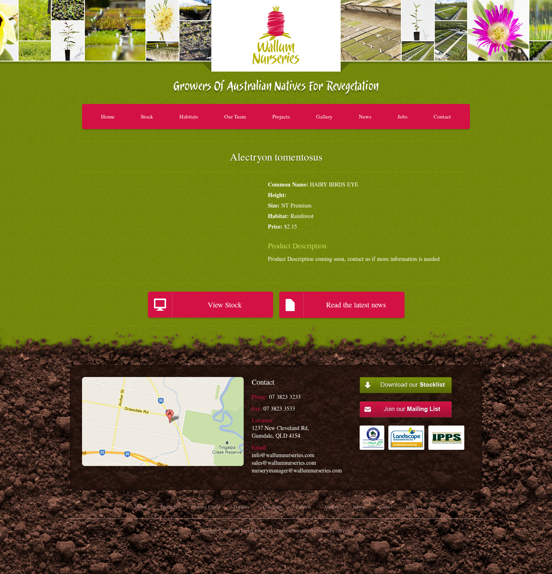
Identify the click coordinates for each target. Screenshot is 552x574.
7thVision (345, 530)
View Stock (225, 304)
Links (411, 506)
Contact (442, 116)
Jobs (402, 116)
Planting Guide (205, 506)
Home (107, 116)
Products (168, 506)
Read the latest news (356, 304)
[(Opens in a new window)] (372, 442)
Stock (147, 116)
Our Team (235, 116)
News (365, 116)
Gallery (324, 116)
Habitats (188, 116)
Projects (281, 116)
